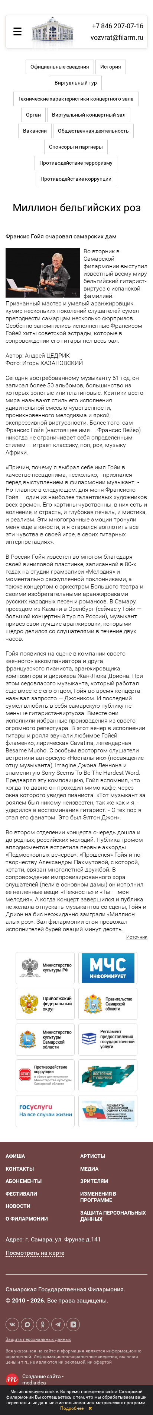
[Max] (27, 1324)
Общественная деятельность (93, 131)
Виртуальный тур (76, 83)
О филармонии (27, 1219)
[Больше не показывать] (90, 1408)
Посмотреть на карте (35, 1252)
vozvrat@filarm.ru (117, 37)
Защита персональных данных (38, 1339)
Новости (18, 1206)
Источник (136, 937)
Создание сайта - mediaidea (43, 1379)
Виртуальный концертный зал (89, 115)
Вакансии (35, 131)
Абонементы (24, 1181)
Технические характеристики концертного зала (76, 99)
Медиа (89, 1169)
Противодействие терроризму (76, 163)
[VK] (12, 1324)
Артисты (92, 1156)
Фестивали (21, 1194)
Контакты (20, 1169)
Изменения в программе (98, 1197)
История (110, 67)
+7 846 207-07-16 (117, 26)
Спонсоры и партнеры (76, 147)
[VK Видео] (73, 1324)
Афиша (15, 1156)
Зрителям (94, 1181)
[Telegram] (58, 1324)
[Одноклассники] (42, 1324)
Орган (33, 115)
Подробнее (72, 1408)
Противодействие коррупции (75, 179)
